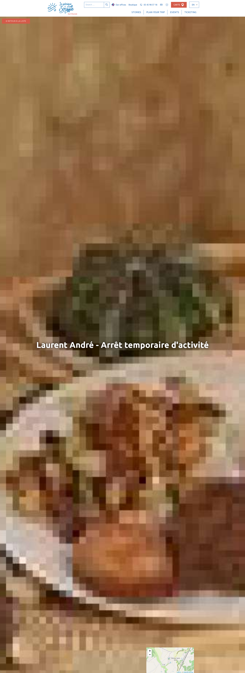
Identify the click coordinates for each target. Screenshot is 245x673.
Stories (136, 12)
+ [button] (150, 650)
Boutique (133, 5)
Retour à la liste (16, 21)
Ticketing (190, 12)
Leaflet (179, 672)
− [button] (150, 654)
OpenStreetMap (188, 672)
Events (174, 12)
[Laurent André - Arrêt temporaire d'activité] (170, 660)
